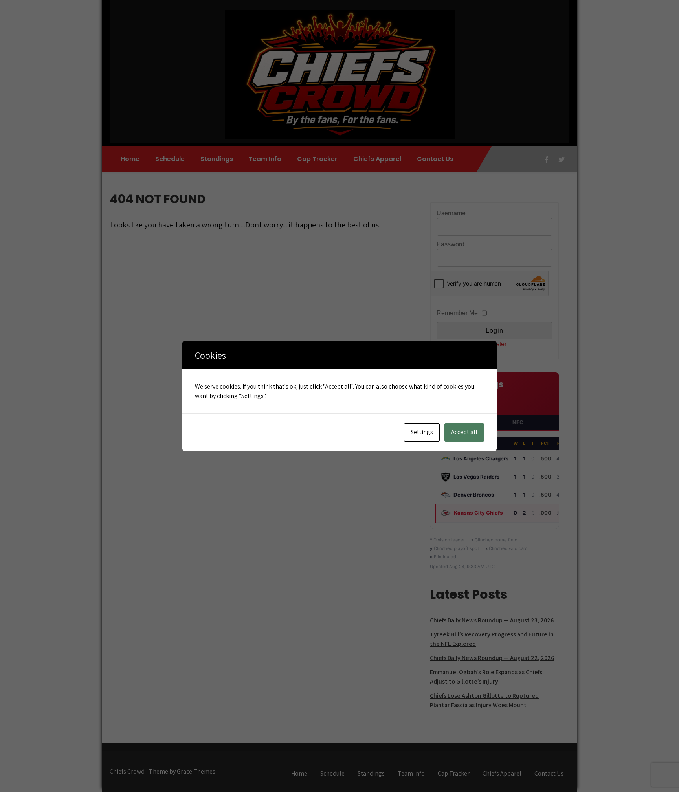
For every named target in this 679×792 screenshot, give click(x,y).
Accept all (464, 432)
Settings (422, 432)
